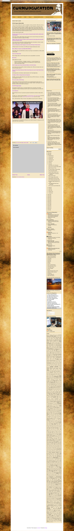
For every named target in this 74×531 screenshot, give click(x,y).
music (55, 460)
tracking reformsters (52, 512)
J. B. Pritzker (58, 419)
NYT (47, 471)
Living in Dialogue (50, 268)
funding (57, 408)
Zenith (48, 521)
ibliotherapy (60, 416)
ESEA (58, 402)
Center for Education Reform (51, 360)
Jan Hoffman (55, 420)
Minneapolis (53, 458)
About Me (19, 17)
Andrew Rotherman (52, 342)
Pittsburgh (48, 479)
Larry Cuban (54, 437)
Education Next (56, 396)
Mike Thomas (59, 457)
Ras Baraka (48, 484)
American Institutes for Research (51, 341)
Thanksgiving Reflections (51, 249)
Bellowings (50, 236)
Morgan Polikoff (59, 459)
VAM (52, 515)
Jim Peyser (53, 425)
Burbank (48, 356)
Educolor (49, 262)
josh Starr (58, 430)
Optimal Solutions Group (50, 472)
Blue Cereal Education (56, 351)
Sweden (55, 503)
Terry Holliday (55, 507)
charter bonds (52, 365)
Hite (49, 414)
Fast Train (57, 405)
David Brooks (59, 386)
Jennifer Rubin (49, 423)
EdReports (49, 396)
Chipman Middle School (53, 369)
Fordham (54, 406)
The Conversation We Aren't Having (53, 97)
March (50, 190)
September (50, 159)
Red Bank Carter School (57, 486)
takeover (60, 503)
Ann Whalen (58, 343)
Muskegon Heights (58, 460)
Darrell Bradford (53, 385)
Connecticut (59, 378)
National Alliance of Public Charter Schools (55, 462)
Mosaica (48, 460)
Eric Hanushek (58, 401)
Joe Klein (55, 426)
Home (14, 17)
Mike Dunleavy (51, 456)
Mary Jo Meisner (52, 448)
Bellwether (51, 348)
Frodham (54, 408)
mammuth (38, 527)
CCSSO (60, 359)
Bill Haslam (59, 350)
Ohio (52, 471)
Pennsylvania (58, 476)
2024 (49, 194)
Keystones (53, 435)
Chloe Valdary (59, 369)
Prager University (51, 480)
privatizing (55, 481)
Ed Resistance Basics (55, 395)
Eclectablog (49, 258)
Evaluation (59, 403)
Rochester (58, 491)
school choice (59, 494)
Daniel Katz (53, 384)
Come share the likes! (51, 71)
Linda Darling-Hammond (58, 440)
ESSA (60, 402)
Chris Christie (49, 371)
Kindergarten (50, 436)
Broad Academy (55, 354)
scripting (48, 496)
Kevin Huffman (59, 434)
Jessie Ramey (58, 424)
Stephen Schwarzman (49, 500)
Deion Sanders (53, 391)
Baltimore (48, 347)
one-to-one (57, 471)
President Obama (58, 480)
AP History (49, 345)
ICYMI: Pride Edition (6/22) (52, 170)
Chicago (57, 368)
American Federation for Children (55, 340)
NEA (56, 465)
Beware (55, 349)
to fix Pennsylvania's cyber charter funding (33, 95)
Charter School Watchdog (52, 256)
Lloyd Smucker (49, 442)
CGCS (60, 362)
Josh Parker (55, 430)
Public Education (56, 482)
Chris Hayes (53, 371)
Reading (56, 484)
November (50, 157)
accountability (51, 335)
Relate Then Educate (51, 275)
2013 (49, 209)
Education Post (55, 397)
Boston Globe (58, 353)
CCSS (25, 17)
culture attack (59, 381)
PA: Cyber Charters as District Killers (54, 169)
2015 (49, 207)
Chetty (54, 368)
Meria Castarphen (57, 453)
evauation (48, 404)
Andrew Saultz (57, 342)
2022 (49, 197)
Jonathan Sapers (52, 429)
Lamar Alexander (49, 437)
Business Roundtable (51, 356)
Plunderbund (50, 273)
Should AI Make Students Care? (53, 172)
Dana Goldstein (49, 384)
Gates (49, 409)
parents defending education (53, 474)
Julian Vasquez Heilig (57, 432)
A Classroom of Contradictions (52, 224)
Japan (60, 421)
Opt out (60, 471)
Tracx (56, 512)
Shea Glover (50, 497)
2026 (49, 153)
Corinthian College (55, 380)
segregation (52, 496)
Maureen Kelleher (51, 450)
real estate (51, 485)
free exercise (53, 407)
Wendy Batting (49, 519)
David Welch (50, 389)
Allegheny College (53, 338)
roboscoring (54, 491)
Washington (54, 518)
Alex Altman (48, 338)
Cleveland (52, 374)
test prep (59, 507)
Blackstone (48, 351)
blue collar (60, 351)
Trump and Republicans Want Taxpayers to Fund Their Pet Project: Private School (26, 44)
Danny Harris (48, 385)
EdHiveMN (49, 261)
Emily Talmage (54, 400)
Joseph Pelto (51, 430)
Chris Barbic (55, 370)
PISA (60, 478)
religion (57, 487)
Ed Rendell (50, 395)
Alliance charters (58, 338)
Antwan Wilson (55, 344)
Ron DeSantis (50, 492)
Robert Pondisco (56, 490)
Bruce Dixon (52, 355)
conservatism (48, 379)
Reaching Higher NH (51, 274)
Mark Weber (48, 447)
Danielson (56, 384)
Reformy (50, 487)
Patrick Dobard (48, 475)
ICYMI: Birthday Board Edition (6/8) (54, 179)
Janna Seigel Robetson (56, 421)
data (55, 385)
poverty (48, 480)
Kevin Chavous (55, 434)
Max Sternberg (56, 450)
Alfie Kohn (49, 227)
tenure (52, 507)
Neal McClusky (59, 465)
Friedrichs (51, 408)
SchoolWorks (55, 495)
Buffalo (60, 355)
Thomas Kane (49, 509)
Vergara (58, 515)
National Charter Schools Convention (52, 463)
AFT (54, 337)
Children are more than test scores (53, 248)
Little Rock (51, 441)
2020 (49, 200)
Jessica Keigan (49, 424)
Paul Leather (59, 475)
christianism (51, 372)
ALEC (60, 337)
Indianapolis (51, 418)
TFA (54, 508)
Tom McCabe (50, 511)
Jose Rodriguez (57, 429)
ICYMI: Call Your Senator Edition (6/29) (54, 166)
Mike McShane (59, 456)
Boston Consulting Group (52, 353)
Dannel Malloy (59, 384)
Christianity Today (56, 372)
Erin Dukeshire (53, 402)
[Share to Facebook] (35, 142)
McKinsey (60, 450)
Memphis (50, 452)
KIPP (53, 436)
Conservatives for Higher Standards (56, 379)
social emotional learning (53, 498)
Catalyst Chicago (52, 359)
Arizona (52, 345)
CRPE (56, 381)
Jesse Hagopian (59, 423)
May (49, 187)
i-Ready (57, 416)
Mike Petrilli (55, 457)
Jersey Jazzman (54, 423)
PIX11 (50, 479)
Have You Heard (49, 412)
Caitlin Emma (59, 356)
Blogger (46, 527)
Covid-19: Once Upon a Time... (52, 141)
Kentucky (50, 434)
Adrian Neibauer (51, 337)
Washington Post (58, 518)
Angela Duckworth (53, 343)
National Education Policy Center (53, 270)
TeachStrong (51, 505)
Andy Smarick (49, 343)
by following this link (56, 66)
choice (48, 370)
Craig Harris (51, 381)
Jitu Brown (48, 426)
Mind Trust (51, 458)
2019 (49, 201)
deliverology (56, 391)
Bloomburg (51, 351)
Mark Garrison (52, 445)
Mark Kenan (52, 446)
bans (50, 347)
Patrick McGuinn (53, 475)
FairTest (58, 404)
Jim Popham (56, 425)
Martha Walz (56, 447)
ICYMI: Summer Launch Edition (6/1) (54, 185)
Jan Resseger (59, 420)
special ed (58, 498)
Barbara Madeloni (58, 347)
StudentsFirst (49, 502)
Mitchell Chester (49, 459)
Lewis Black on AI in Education (53, 165)
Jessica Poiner (53, 424)
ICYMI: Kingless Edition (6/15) (53, 177)
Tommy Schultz (58, 511)
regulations (53, 487)
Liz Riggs (60, 441)
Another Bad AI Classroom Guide (53, 178)
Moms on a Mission (54, 459)
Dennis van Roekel (55, 392)
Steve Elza (54, 500)
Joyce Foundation (52, 431)
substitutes (52, 502)
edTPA (52, 396)
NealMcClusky (48, 466)
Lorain (52, 442)
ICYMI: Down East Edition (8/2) (52, 124)
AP (47, 345)
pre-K (55, 480)
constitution (48, 380)
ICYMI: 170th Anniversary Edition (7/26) (54, 92)
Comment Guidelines (49, 17)
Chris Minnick (58, 371)
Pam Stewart (50, 473)
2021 (49, 198)
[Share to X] (34, 142)
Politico (59, 479)
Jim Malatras (50, 425)
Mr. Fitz (49, 269)
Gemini (53, 409)
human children (54, 416)
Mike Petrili (51, 457)
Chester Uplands (49, 368)
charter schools (54, 366)
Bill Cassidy (51, 350)
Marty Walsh (48, 448)
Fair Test (49, 263)
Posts (49, 312)
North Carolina (51, 470)
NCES (49, 465)
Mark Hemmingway (57, 445)
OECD (51, 471)
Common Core (57, 376)
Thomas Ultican (58, 509)
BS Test (55, 355)
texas (51, 508)
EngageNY (51, 401)
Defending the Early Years (52, 257)
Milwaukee (48, 458)
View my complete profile (51, 331)
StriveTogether (51, 501)
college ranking (51, 376)
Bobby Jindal (52, 352)
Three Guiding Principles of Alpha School (54, 119)
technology (55, 505)
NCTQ (54, 465)
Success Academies (57, 502)
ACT (58, 336)
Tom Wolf (54, 511)
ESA (56, 402)
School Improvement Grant (50, 495)
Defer (58, 390)
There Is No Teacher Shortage (52, 103)
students (55, 501)
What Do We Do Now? (51, 175)
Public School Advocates (51, 41)
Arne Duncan (58, 345)
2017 (49, 204)
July (49, 162)
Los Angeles (56, 442)
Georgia (49, 410)
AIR (56, 337)
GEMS (54, 409)
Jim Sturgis (60, 425)
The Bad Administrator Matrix (52, 108)
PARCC (57, 473)
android (60, 342)
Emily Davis (50, 400)
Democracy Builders (49, 392)
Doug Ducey (51, 394)
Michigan (58, 455)
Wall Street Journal (56, 517)
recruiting (50, 486)
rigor (53, 489)
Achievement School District (51, 336)
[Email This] (32, 142)
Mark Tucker (59, 446)
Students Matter (59, 501)
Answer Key (50, 232)
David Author (55, 386)
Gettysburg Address (53, 410)
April (49, 188)
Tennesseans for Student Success (56, 506)
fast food (54, 405)
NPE (54, 470)
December (50, 155)
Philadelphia (53, 478)
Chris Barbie (58, 370)
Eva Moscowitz (50, 403)
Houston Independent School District (53, 415)
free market (57, 407)
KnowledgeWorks (56, 436)
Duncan (58, 394)
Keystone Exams (49, 435)
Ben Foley (58, 348)
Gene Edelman (57, 409)
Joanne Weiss (51, 426)
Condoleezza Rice (55, 378)
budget (58, 355)
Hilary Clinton (57, 413)
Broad (52, 354)
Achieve (55, 335)
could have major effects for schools (28, 96)
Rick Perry (50, 489)
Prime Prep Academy (50, 481)
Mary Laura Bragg (57, 448)
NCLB (52, 465)
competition (51, 378)
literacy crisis (48, 441)
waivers (53, 517)
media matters (57, 451)
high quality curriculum (52, 413)
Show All (60, 251)
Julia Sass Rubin (51, 432)
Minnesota (57, 458)
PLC (52, 479)
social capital (48, 498)
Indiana (48, 418)
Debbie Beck (57, 389)
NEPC (57, 466)
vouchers (48, 517)
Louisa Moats (59, 442)
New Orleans (59, 467)
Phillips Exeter (57, 478)
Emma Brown (48, 401)
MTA (53, 460)
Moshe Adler (51, 460)
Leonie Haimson (49, 439)
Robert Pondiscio (51, 490)
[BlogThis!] (33, 142)
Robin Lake (51, 491)
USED (50, 514)
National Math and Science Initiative (54, 464)
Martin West (59, 447)
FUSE (59, 408)
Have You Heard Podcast (52, 264)
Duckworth (55, 394)
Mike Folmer (54, 456)
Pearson (51, 476)
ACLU (57, 336)
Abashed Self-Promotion (38, 17)
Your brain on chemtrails (51, 245)
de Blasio (55, 389)
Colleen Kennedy (54, 375)
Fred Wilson (49, 407)
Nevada (59, 466)
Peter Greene (50, 330)
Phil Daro (49, 478)
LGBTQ (53, 439)
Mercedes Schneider (55, 452)
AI (55, 337)
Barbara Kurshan (53, 347)
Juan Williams (56, 431)
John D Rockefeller (58, 426)
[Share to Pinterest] (36, 142)
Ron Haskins (54, 492)
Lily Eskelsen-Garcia (52, 440)
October (50, 158)
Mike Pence (48, 457)
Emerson (48, 400)
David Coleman (53, 387)
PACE (47, 473)
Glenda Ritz (57, 410)
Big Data (57, 349)
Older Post (42, 174)
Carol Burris (57, 358)
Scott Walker (59, 495)
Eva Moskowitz (55, 403)
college (58, 375)
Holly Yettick (52, 414)
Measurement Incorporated (52, 451)
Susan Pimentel (51, 503)
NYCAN (60, 470)
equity (55, 401)
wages (50, 517)
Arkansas (55, 345)
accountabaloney (51, 219)
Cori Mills (51, 380)
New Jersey (51, 467)
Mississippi (60, 458)
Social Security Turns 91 (51, 229)
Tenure (30, 17)
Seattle (50, 496)
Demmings (60, 391)
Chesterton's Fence (51, 130)
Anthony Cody (51, 344)
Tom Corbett (58, 510)
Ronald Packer (58, 492)
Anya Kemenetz (59, 344)
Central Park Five (57, 362)
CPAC (58, 380)
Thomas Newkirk (53, 509)
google (60, 410)
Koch (59, 436)
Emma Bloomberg (59, 400)
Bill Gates (56, 350)
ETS (47, 403)
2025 (49, 154)
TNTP (55, 510)
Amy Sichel (57, 341)
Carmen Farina (52, 358)
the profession (58, 508)
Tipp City (52, 510)
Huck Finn (50, 416)
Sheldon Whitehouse (54, 497)
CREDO (54, 381)
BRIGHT (50, 354)
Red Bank (52, 486)
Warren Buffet (50, 518)
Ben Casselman (55, 348)
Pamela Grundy (54, 473)
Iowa (50, 419)
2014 (49, 208)
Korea (60, 436)
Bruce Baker (49, 355)
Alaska (58, 337)
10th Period (50, 213)
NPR (56, 470)
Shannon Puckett (56, 496)
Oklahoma (55, 471)
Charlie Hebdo (48, 365)
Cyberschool (53, 382)
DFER (54, 393)
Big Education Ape (51, 240)
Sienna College (59, 497)
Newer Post (14, 174)
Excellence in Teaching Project (53, 404)
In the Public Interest (51, 267)
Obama (49, 471)
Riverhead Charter (56, 489)
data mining (58, 385)
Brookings (59, 354)
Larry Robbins (58, 437)
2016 (49, 205)
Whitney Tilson (57, 519)
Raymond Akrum (52, 484)
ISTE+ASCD (53, 419)
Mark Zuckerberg (52, 447)
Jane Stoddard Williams (50, 421)
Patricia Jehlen (59, 474)
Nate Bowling (48, 462)
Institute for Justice (55, 418)
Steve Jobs (57, 500)
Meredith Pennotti (52, 453)
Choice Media (51, 370)
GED (51, 409)
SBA (49, 494)
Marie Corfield (48, 445)
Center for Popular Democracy (54, 361)
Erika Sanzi (49, 402)
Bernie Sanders (51, 349)
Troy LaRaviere (59, 512)
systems (57, 503)
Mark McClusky (56, 446)
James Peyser (52, 420)
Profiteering (59, 481)
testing (48, 508)
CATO (55, 359)
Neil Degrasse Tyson (53, 466)
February (50, 191)
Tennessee (48, 507)
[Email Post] (30, 142)
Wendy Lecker (53, 519)
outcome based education (57, 472)
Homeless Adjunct (56, 414)
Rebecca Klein (55, 485)
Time (49, 510)
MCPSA (48, 451)
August (50, 161)
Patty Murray (56, 475)
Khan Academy (58, 435)
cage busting (56, 356)
